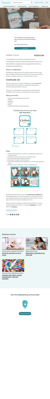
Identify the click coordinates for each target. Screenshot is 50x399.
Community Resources (9, 6)
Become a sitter (39, 2)
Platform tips (45, 6)
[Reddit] (41, 55)
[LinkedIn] (39, 55)
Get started (25, 48)
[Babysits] (6, 2)
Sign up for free (25, 313)
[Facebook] (35, 55)
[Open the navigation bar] (46, 2)
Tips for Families (22, 6)
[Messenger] (43, 55)
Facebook (14, 206)
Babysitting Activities (12, 210)
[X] (37, 55)
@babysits (33, 205)
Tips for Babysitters (34, 6)
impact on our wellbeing (34, 194)
